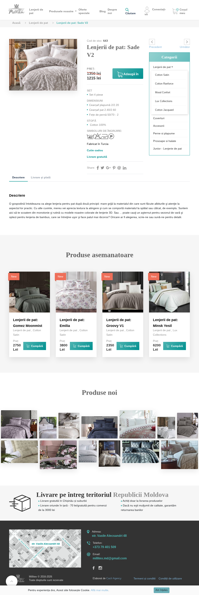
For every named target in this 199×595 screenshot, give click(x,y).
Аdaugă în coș (131, 75)
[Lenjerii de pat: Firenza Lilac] (19, 424)
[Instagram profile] (102, 567)
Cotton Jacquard (164, 109)
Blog (103, 11)
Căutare (130, 13)
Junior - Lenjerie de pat (167, 148)
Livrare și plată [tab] (41, 177)
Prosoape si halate (164, 141)
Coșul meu (182, 11)
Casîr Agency (113, 578)
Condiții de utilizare (170, 578)
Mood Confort (162, 92)
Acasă (16, 22)
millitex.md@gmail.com (110, 558)
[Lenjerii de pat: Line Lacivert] (166, 427)
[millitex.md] (16, 9)
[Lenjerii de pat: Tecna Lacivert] (99, 427)
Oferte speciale (84, 11)
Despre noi (112, 11)
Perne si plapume (164, 133)
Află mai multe (99, 590)
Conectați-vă (155, 12)
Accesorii (158, 125)
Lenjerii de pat (36, 11)
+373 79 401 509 (104, 547)
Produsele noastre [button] (61, 11)
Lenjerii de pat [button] (162, 67)
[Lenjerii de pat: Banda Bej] (68, 425)
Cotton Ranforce (164, 83)
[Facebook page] (96, 567)
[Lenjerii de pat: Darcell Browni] (187, 425)
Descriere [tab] (18, 177)
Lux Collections (163, 101)
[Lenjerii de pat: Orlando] (48, 427)
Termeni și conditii (144, 578)
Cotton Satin (162, 74)
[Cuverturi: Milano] (138, 424)
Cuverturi (158, 118)
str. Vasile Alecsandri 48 (109, 535)
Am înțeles (161, 590)
